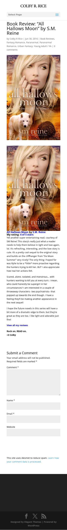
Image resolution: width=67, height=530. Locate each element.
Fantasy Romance (16, 42)
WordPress (33, 525)
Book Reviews (47, 38)
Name (11, 400)
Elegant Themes (32, 521)
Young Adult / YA (42, 46)
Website (11, 426)
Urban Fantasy (25, 46)
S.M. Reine (39, 232)
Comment (13, 367)
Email (10, 413)
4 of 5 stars (27, 234)
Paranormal (32, 42)
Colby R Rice (16, 38)
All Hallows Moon (17, 232)
